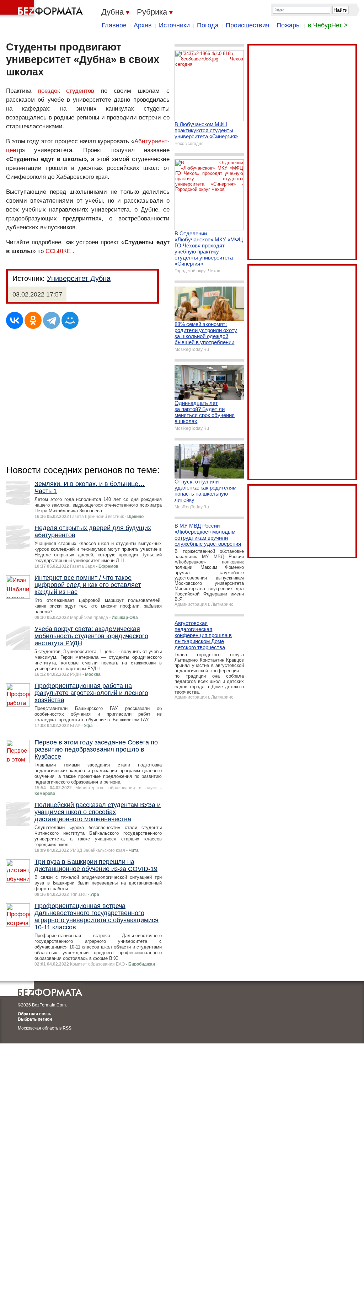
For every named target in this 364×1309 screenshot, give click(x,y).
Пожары (289, 25)
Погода (208, 25)
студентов (80, 90)
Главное (114, 25)
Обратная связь (34, 1013)
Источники (174, 25)
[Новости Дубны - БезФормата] (42, 9)
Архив (143, 25)
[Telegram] (51, 320)
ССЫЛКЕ (58, 251)
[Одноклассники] (33, 320)
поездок (49, 90)
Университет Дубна (79, 278)
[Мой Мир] (70, 320)
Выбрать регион (35, 1019)
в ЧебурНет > (328, 25)
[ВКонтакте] (14, 320)
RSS (67, 1028)
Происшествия (247, 25)
